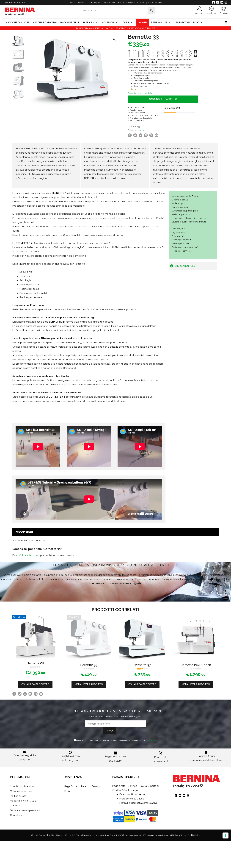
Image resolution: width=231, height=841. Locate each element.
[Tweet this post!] (135, 136)
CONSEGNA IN (111, 3)
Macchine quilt (69, 22)
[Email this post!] (156, 136)
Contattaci (19, 3)
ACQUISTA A (154, 3)
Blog (196, 22)
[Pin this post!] (146, 136)
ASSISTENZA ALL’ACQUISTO (134, 3)
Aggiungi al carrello (163, 99)
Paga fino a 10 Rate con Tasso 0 (82, 786)
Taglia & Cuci (91, 22)
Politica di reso (18, 796)
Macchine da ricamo (45, 22)
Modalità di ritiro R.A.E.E (23, 800)
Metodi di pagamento (22, 791)
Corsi (126, 22)
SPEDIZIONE (85, 3)
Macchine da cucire (17, 22)
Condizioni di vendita (22, 786)
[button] (114, 39)
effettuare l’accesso (29, 555)
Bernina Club (159, 22)
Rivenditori (183, 22)
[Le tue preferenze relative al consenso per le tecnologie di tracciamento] (225, 835)
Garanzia (15, 805)
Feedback (9, 3)
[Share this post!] (130, 136)
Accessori (108, 22)
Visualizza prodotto (35, 684)
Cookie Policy (194, 835)
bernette (142, 22)
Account (199, 13)
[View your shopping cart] (226, 22)
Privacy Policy (151, 740)
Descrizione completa (140, 93)
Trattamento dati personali (25, 810)
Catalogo (224, 13)
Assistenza (211, 13)
